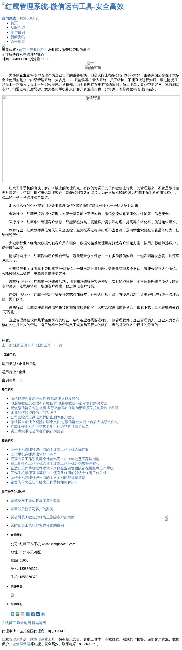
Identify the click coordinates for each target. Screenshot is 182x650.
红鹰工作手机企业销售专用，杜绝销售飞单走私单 (50, 426)
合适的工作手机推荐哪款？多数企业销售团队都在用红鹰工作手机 (62, 468)
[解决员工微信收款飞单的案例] (35, 501)
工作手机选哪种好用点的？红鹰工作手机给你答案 (50, 449)
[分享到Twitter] (43, 614)
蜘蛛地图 (24, 623)
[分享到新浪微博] (23, 614)
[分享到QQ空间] (18, 614)
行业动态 (37, 50)
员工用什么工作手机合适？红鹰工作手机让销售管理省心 (55, 463)
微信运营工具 (44, 639)
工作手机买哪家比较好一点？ (34, 454)
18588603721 (20, 18)
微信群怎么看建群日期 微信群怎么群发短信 (45, 398)
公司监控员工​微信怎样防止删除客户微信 (43, 417)
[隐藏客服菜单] (166, 505)
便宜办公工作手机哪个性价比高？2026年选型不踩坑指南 (55, 459)
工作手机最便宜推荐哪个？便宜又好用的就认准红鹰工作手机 (59, 473)
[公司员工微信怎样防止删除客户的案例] (43, 517)
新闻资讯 (18, 37)
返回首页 (20, 345)
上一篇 (7, 345)
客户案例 (18, 32)
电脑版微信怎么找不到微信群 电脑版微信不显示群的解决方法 (59, 403)
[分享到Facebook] (33, 614)
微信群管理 (21, 644)
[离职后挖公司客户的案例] (32, 509)
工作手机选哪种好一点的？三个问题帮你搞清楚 (48, 477)
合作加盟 (18, 41)
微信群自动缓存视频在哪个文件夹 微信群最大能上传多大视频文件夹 (64, 422)
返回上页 (43, 345)
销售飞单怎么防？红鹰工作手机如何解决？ (44, 482)
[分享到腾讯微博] (28, 614)
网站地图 (39, 623)
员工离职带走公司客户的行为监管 (37, 431)
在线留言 (9, 623)
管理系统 (16, 639)
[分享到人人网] (38, 614)
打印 (32, 345)
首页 (14, 23)
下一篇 (56, 345)
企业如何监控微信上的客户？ (34, 412)
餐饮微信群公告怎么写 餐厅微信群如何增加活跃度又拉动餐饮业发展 (64, 408)
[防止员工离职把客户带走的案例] (37, 525)
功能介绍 (18, 27)
